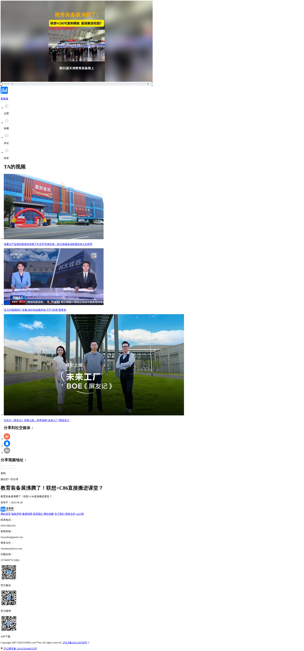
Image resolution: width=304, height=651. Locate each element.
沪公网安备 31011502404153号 (20, 648)
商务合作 (70, 513)
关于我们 (59, 513)
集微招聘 (27, 513)
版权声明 (16, 513)
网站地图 (49, 513)
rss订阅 (80, 513)
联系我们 (38, 513)
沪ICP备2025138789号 (75, 642)
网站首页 (6, 513)
